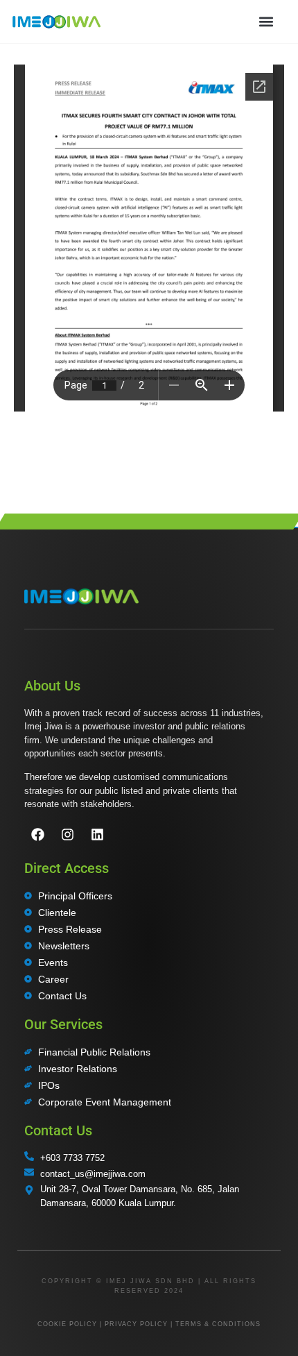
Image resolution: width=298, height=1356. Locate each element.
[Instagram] (67, 834)
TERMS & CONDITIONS (218, 1324)
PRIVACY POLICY (136, 1324)
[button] (265, 21)
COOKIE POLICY (67, 1324)
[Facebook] (37, 834)
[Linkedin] (97, 834)
